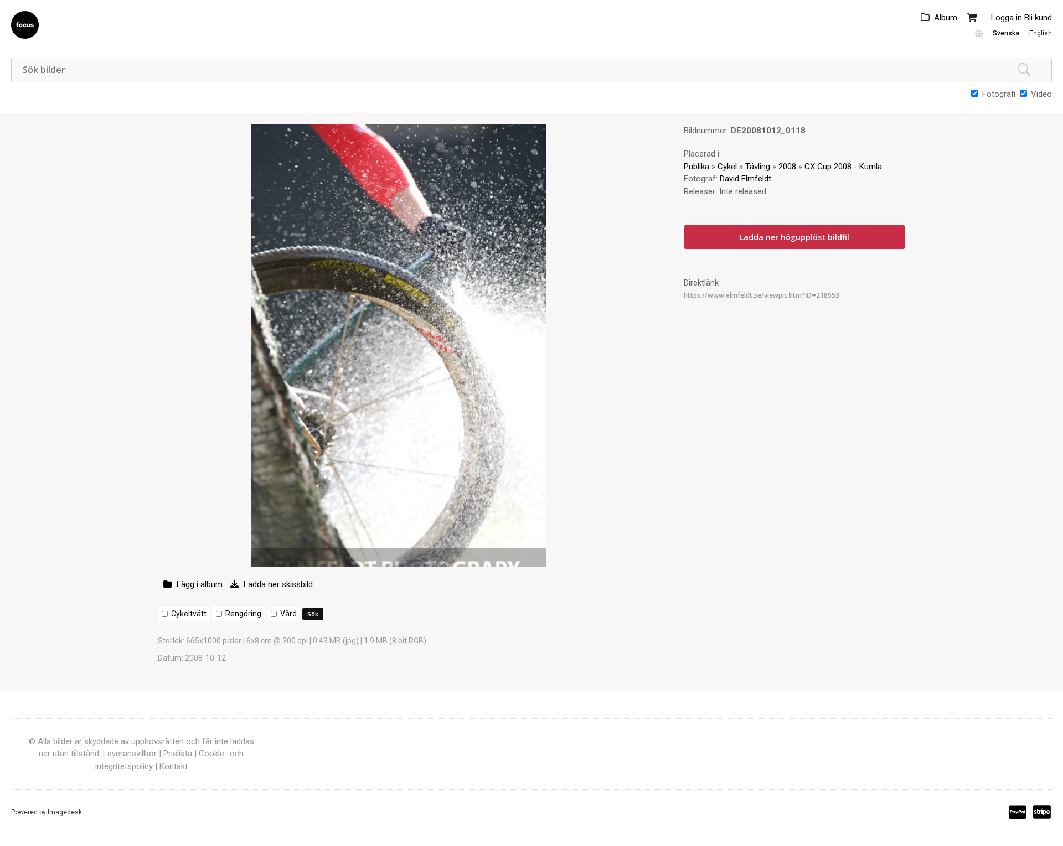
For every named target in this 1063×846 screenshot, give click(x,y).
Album (945, 18)
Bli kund (1038, 18)
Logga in (1006, 18)
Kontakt (173, 766)
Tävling (757, 167)
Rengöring (243, 613)
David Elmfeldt (745, 179)
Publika (696, 167)
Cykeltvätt (189, 613)
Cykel (727, 167)
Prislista (177, 754)
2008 (787, 167)
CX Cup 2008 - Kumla (843, 167)
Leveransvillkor (130, 754)
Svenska (1006, 33)
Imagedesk (65, 812)
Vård (288, 613)
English (1040, 33)
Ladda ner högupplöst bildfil (794, 237)
